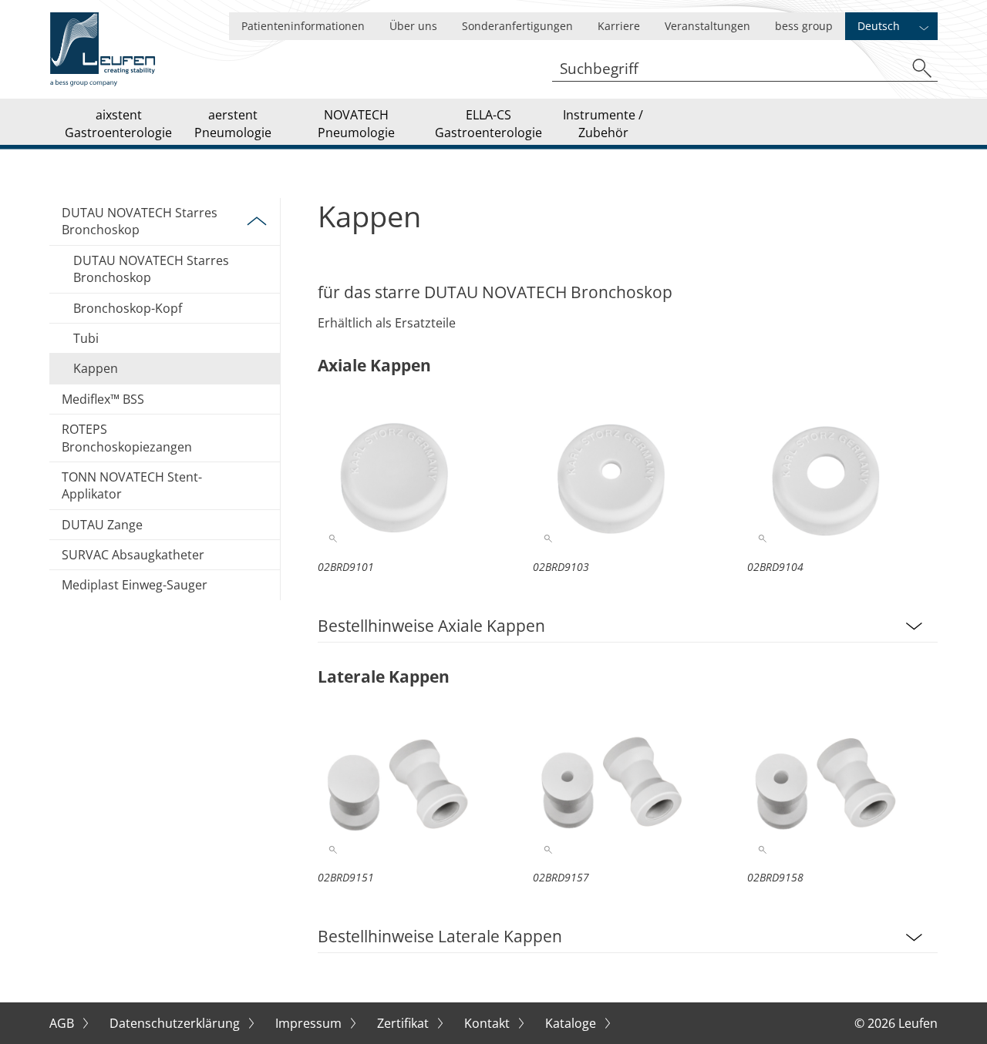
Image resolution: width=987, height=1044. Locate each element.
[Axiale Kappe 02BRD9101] (413, 477)
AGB (63, 1023)
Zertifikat (404, 1023)
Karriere (619, 25)
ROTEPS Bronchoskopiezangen (127, 438)
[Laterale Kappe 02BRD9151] (413, 788)
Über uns (413, 25)
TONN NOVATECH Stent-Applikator (132, 485)
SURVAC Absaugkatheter (133, 554)
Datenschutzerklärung (176, 1023)
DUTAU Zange (102, 524)
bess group (804, 25)
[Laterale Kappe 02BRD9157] (628, 788)
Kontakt (488, 1023)
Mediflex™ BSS (103, 399)
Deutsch (878, 25)
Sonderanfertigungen (517, 25)
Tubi (86, 338)
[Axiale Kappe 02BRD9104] (842, 477)
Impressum (310, 1023)
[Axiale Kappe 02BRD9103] (628, 477)
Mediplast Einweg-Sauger (134, 584)
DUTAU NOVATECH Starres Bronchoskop (139, 221)
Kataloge (572, 1023)
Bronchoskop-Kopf (127, 308)
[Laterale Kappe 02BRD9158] (842, 788)
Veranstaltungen (707, 25)
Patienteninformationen (303, 25)
